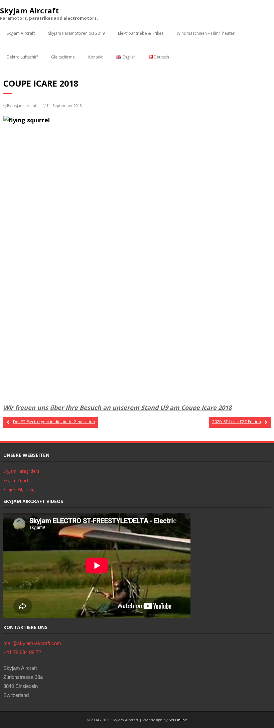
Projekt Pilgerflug (19, 489)
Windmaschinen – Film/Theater (206, 33)
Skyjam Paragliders (21, 471)
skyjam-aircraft (25, 105)
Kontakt (95, 57)
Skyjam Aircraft (21, 33)
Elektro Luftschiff (22, 57)
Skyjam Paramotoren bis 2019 (76, 33)
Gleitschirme (63, 57)
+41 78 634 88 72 (22, 652)
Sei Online (178, 719)
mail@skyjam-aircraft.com (32, 643)
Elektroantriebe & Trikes (140, 33)
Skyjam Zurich (16, 480)
